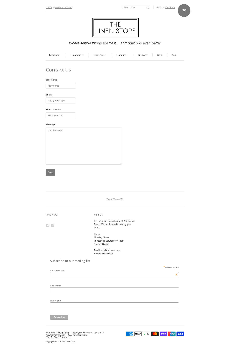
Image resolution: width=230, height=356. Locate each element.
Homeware (99, 54)
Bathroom (76, 54)
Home (109, 199)
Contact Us (99, 333)
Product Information (55, 335)
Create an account (63, 7)
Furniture (121, 54)
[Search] (148, 7)
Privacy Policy (63, 333)
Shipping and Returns (81, 333)
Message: (51, 124)
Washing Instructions (77, 335)
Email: (49, 94)
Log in (49, 7)
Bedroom (54, 54)
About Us (50, 333)
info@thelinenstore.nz (111, 250)
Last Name (55, 300)
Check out (170, 7)
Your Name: (52, 79)
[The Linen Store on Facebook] (47, 225)
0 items (160, 7)
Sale (174, 54)
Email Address (113, 270)
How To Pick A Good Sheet (58, 337)
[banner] (115, 31)
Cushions (142, 54)
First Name (55, 285)
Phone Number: (53, 109)
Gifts (159, 54)
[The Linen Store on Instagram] (52, 225)
